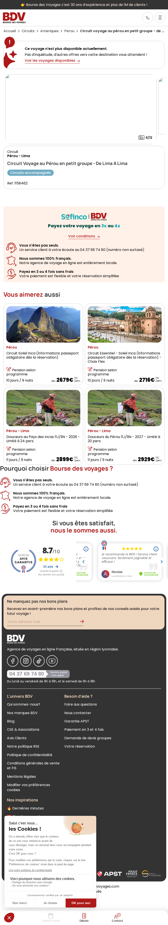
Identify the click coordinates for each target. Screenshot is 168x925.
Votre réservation (79, 746)
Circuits (28, 31)
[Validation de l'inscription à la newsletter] (83, 622)
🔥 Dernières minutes (25, 808)
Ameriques (49, 31)
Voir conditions (81, 236)
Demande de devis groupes (87, 738)
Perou (69, 31)
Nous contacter (77, 712)
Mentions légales (21, 776)
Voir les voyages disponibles (50, 60)
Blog (10, 721)
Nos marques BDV (22, 712)
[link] (147, 17)
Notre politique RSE (23, 746)
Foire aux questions (80, 704)
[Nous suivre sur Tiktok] (39, 661)
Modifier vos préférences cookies (28, 787)
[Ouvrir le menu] (160, 17)
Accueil (10, 31)
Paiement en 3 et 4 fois (84, 729)
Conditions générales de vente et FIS (33, 766)
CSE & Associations (23, 729)
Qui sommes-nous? (23, 704)
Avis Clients (16, 738)
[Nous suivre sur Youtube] (52, 661)
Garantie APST (76, 721)
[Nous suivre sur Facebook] (12, 661)
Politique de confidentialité (29, 754)
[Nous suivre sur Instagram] (26, 661)
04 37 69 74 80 (26, 674)
